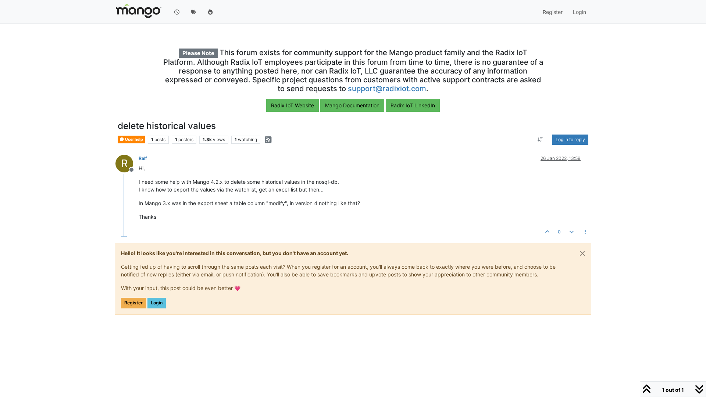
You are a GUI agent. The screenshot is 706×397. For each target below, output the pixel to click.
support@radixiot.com (387, 88)
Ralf (143, 158)
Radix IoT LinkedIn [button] (413, 105)
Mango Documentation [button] (352, 105)
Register (133, 302)
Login (157, 302)
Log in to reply (570, 139)
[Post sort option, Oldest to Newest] (540, 140)
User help (133, 139)
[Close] (582, 253)
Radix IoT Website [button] (292, 105)
